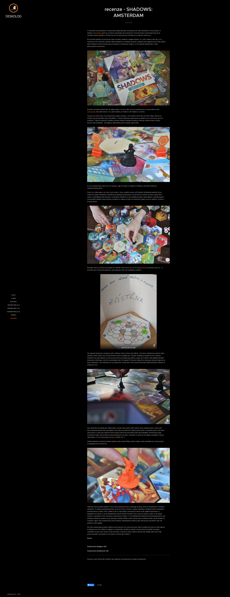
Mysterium (113, 437)
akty (143, 268)
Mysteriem (98, 33)
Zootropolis (91, 112)
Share (91, 585)
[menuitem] (13, 295)
